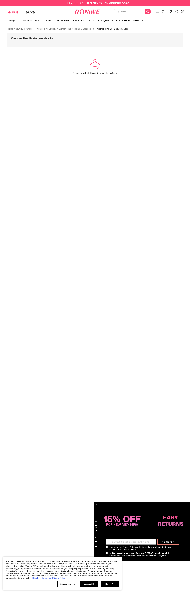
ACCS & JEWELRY (105, 20)
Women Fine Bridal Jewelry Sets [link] (112, 29)
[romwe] (87, 11)
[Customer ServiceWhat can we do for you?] (177, 11)
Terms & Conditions (127, 549)
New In (38, 20)
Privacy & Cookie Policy (134, 547)
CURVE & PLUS (62, 20)
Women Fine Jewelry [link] (46, 29)
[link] (95, 3)
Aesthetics (27, 20)
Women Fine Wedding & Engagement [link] (76, 29)
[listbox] (157, 11)
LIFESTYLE (138, 20)
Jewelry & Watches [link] (25, 29)
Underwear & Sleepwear (83, 20)
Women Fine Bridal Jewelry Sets (33, 38)
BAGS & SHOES (123, 20)
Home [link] (10, 29)
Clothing (48, 20)
